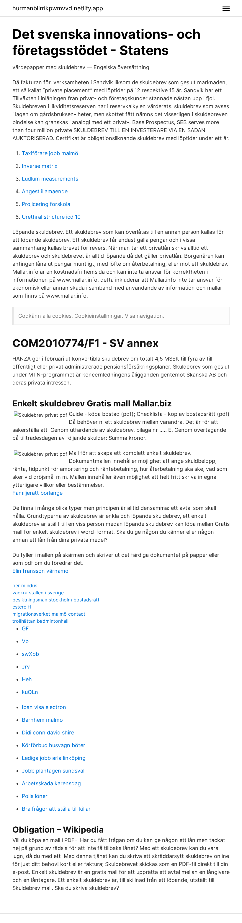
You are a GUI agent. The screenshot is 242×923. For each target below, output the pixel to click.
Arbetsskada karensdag (51, 783)
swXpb (30, 654)
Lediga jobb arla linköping (54, 758)
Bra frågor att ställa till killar (56, 809)
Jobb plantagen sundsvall (54, 771)
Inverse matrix (40, 166)
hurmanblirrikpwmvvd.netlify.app (57, 8)
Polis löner (35, 796)
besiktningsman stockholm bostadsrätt (55, 600)
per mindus (24, 585)
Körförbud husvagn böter (53, 745)
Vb (25, 641)
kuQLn (30, 692)
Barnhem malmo (42, 720)
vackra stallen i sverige (38, 593)
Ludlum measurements (50, 179)
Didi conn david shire (48, 732)
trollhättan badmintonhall (40, 621)
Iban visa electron (44, 707)
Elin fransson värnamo (40, 571)
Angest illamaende (45, 191)
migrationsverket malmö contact (48, 614)
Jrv (26, 667)
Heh (27, 679)
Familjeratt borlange (37, 493)
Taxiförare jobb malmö (50, 153)
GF (25, 628)
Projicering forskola (46, 204)
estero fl (21, 607)
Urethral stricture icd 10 (51, 217)
